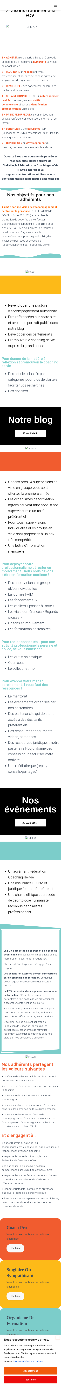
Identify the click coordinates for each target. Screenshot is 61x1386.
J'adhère (15, 1248)
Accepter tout (30, 1371)
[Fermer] (58, 1338)
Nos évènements (30, 804)
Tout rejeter (30, 1379)
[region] (30, 1360)
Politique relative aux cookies (28, 1361)
